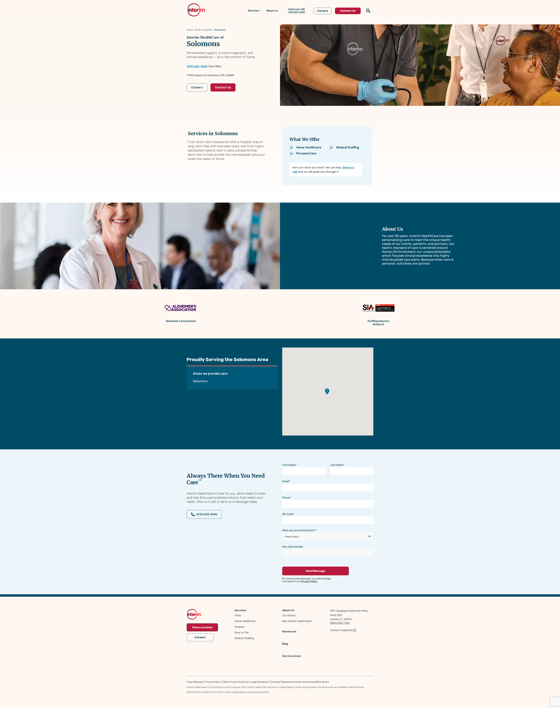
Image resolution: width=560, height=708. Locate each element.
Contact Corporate (341, 630)
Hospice (239, 626)
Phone (286, 497)
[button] (327, 392)
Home (190, 29)
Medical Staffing (244, 638)
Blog (285, 643)
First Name (288, 465)
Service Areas (291, 656)
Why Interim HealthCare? (297, 621)
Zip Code (287, 514)
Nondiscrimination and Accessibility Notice (305, 682)
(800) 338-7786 (340, 623)
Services (240, 610)
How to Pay (242, 632)
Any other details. (292, 546)
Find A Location (203, 29)
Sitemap (275, 682)
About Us (288, 610)
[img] (196, 10)
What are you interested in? (298, 530)
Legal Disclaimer (260, 682)
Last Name (336, 465)
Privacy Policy (212, 682)
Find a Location (202, 627)
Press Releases (195, 682)
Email (285, 481)
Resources (289, 631)
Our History (289, 615)
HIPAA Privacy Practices (235, 682)
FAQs (238, 615)
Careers (197, 87)
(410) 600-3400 (197, 66)
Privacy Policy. (309, 581)
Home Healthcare (245, 621)
